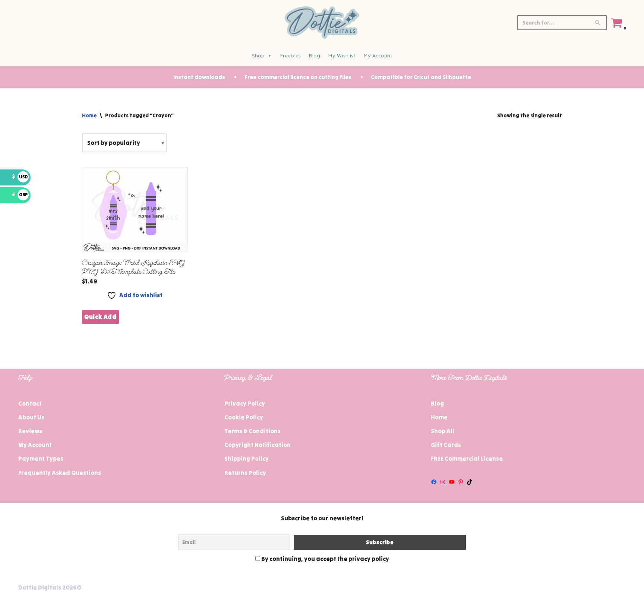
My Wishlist (342, 56)
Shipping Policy (246, 458)
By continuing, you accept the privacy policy (324, 558)
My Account (377, 56)
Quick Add (100, 316)
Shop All (442, 431)
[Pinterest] (461, 482)
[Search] (598, 22)
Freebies (290, 56)
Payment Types (40, 458)
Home (89, 115)
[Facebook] (434, 482)
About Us (31, 417)
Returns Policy (245, 472)
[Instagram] (443, 482)
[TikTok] (470, 482)
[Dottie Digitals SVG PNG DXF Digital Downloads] (322, 22)
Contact (30, 403)
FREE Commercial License (467, 458)
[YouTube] (452, 482)
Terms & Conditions (252, 431)
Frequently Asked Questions (59, 472)
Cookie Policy (243, 417)
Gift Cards (446, 444)
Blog (314, 56)
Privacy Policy (244, 403)
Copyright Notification (257, 444)
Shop (258, 56)
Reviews (30, 431)
